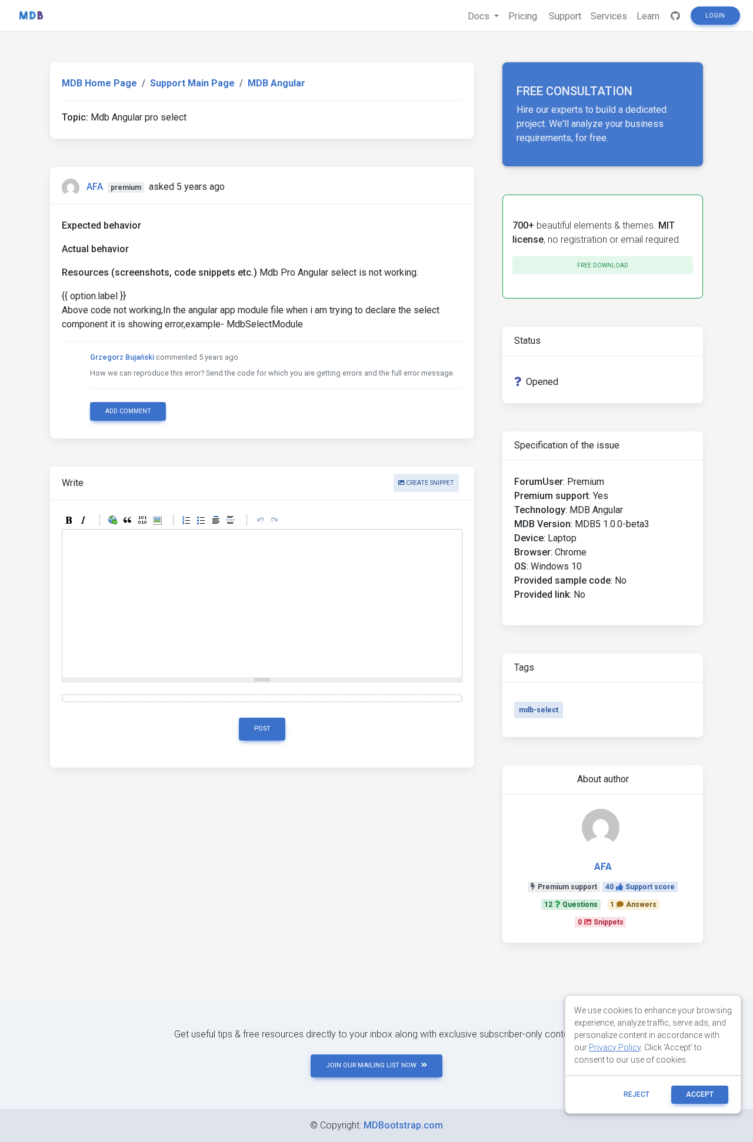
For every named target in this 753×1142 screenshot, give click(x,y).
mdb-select (538, 710)
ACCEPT (700, 1094)
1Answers (633, 904)
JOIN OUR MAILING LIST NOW (371, 1065)
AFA (94, 186)
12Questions (571, 904)
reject (636, 1094)
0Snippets (601, 922)
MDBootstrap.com (403, 1125)
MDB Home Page (99, 83)
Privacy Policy (615, 1047)
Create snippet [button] (429, 483)
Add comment (128, 411)
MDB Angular (276, 83)
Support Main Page (192, 83)
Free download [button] (602, 265)
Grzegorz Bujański (122, 357)
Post (262, 728)
